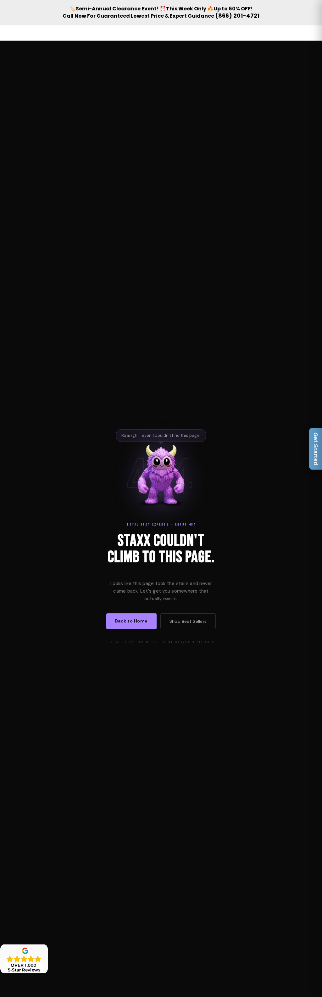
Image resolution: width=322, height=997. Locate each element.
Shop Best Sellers (188, 621)
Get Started (316, 448)
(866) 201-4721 (237, 16)
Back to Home (131, 621)
